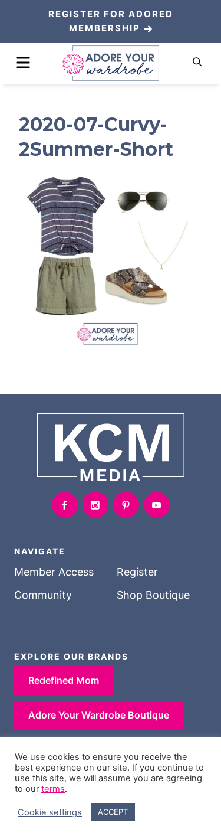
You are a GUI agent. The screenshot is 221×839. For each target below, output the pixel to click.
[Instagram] (95, 505)
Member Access (54, 572)
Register (137, 572)
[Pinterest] (126, 505)
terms (53, 788)
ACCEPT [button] (113, 812)
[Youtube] (157, 505)
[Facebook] (65, 505)
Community (43, 595)
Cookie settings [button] (50, 812)
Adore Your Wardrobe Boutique (98, 715)
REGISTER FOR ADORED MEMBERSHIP (110, 21)
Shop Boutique (153, 595)
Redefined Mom (63, 680)
